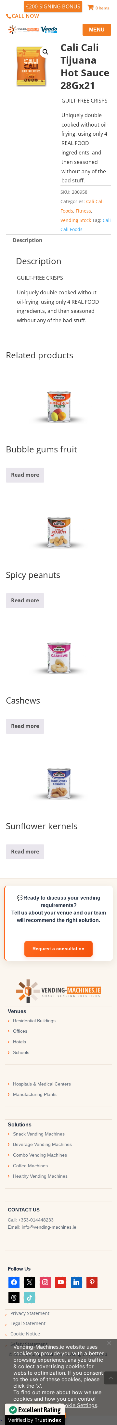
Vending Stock (75, 220)
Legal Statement (28, 1323)
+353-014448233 (36, 1219)
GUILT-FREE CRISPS (84, 100)
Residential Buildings (34, 1020)
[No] (109, 1343)
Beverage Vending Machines (42, 1144)
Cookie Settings (77, 1405)
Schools (21, 1052)
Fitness (83, 211)
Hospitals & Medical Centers (42, 1084)
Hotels (19, 1041)
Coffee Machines (30, 1165)
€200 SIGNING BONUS (53, 6)
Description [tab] (28, 240)
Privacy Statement (29, 1313)
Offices (20, 1031)
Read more (25, 474)
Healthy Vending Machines (40, 1176)
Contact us (58, 949)
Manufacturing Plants (35, 1094)
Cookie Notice (25, 1334)
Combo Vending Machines (40, 1155)
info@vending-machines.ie (49, 1227)
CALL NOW (25, 15)
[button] (45, 52)
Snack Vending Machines (39, 1133)
